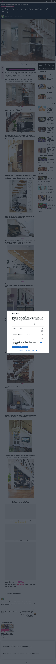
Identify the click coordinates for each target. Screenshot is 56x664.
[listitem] (28, 328)
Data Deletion (21, 350)
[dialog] (28, 332)
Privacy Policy (34, 350)
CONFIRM (20, 346)
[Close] (47, 314)
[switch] (41, 331)
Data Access (28, 350)
